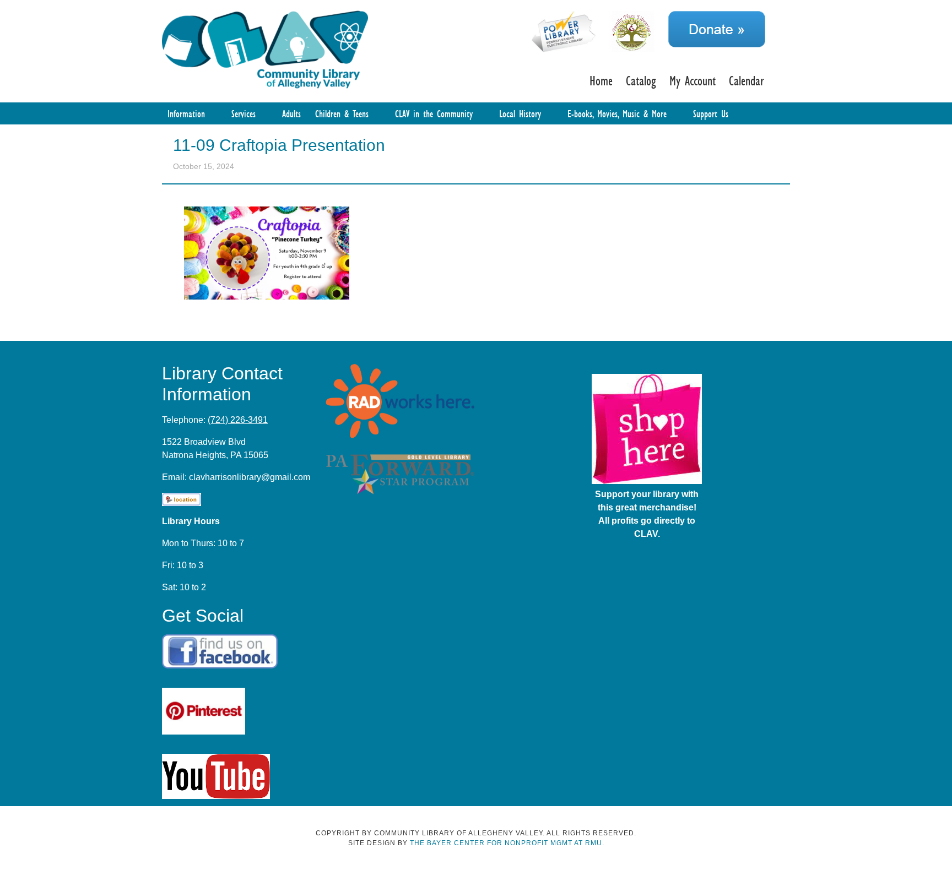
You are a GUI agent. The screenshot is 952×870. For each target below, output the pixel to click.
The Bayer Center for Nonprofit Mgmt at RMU (506, 843)
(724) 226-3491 (238, 420)
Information (186, 113)
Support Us (710, 113)
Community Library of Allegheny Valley (265, 48)
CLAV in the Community (434, 113)
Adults (291, 113)
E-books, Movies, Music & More (617, 113)
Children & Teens (342, 113)
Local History (520, 113)
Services (243, 113)
